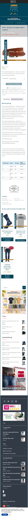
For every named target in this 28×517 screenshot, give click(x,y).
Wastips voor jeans (7, 448)
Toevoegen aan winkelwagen (13, 84)
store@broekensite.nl (11, 507)
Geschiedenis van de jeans (9, 453)
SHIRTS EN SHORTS (14, 7)
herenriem (21, 91)
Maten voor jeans (7, 451)
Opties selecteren (21, 240)
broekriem (7, 91)
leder (3, 93)
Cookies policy (7, 512)
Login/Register (15, 9)
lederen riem (7, 93)
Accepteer (5, 514)
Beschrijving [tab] (7, 99)
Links (4, 423)
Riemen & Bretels (11, 32)
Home (3, 32)
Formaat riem (5, 78)
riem (21, 93)
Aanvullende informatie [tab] (16, 99)
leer (11, 93)
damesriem (16, 91)
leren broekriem (16, 93)
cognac (11, 91)
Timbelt (6, 67)
